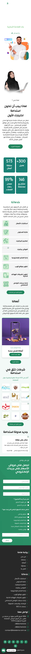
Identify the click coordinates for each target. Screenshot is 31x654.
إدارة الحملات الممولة (20, 523)
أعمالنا (24, 562)
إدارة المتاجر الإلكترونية (20, 258)
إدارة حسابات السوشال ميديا (18, 526)
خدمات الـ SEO (21, 606)
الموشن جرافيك (22, 249)
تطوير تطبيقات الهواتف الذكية (19, 275)
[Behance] (15, 646)
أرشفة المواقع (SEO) (20, 517)
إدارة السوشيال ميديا (16, 348)
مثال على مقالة (21, 439)
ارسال (7, 540)
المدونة (8, 451)
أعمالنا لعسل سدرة (15, 350)
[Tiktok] (9, 642)
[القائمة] (2, 3)
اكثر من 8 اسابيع (21, 505)
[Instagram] (17, 642)
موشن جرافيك (22, 529)
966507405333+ (20, 623)
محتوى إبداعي (22, 514)
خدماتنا (23, 559)
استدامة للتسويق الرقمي (20, 451)
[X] (21, 642)
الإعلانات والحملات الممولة (17, 603)
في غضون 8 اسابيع (21, 502)
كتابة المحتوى (23, 232)
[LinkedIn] (13, 642)
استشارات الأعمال (22, 223)
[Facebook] (26, 642)
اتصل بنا (23, 569)
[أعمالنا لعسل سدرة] (15, 331)
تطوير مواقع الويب (21, 266)
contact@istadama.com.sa (15, 630)
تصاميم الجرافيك (22, 241)
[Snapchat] (5, 642)
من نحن (23, 556)
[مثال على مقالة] (28, 436)
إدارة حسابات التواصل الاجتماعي (20, 284)
